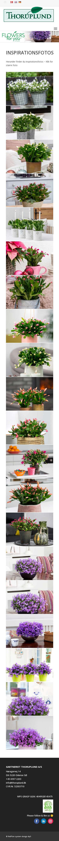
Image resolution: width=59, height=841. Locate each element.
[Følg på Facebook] (36, 821)
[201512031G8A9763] (29, 409)
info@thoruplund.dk (16, 782)
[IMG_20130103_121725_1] (29, 680)
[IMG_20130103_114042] (29, 613)
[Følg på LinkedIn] (43, 821)
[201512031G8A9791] (29, 511)
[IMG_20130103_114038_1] (29, 579)
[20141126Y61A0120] (29, 240)
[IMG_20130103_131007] (29, 748)
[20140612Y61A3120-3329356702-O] (29, 104)
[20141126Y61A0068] (29, 138)
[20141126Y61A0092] (29, 172)
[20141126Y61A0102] (29, 206)
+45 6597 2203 (13, 778)
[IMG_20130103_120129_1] (29, 646)
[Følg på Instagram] (50, 821)
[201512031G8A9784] (29, 477)
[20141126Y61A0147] (29, 308)
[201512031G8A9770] (29, 443)
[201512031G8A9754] (29, 375)
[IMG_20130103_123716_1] (29, 714)
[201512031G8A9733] (29, 341)
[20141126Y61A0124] (29, 274)
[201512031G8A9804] (29, 545)
